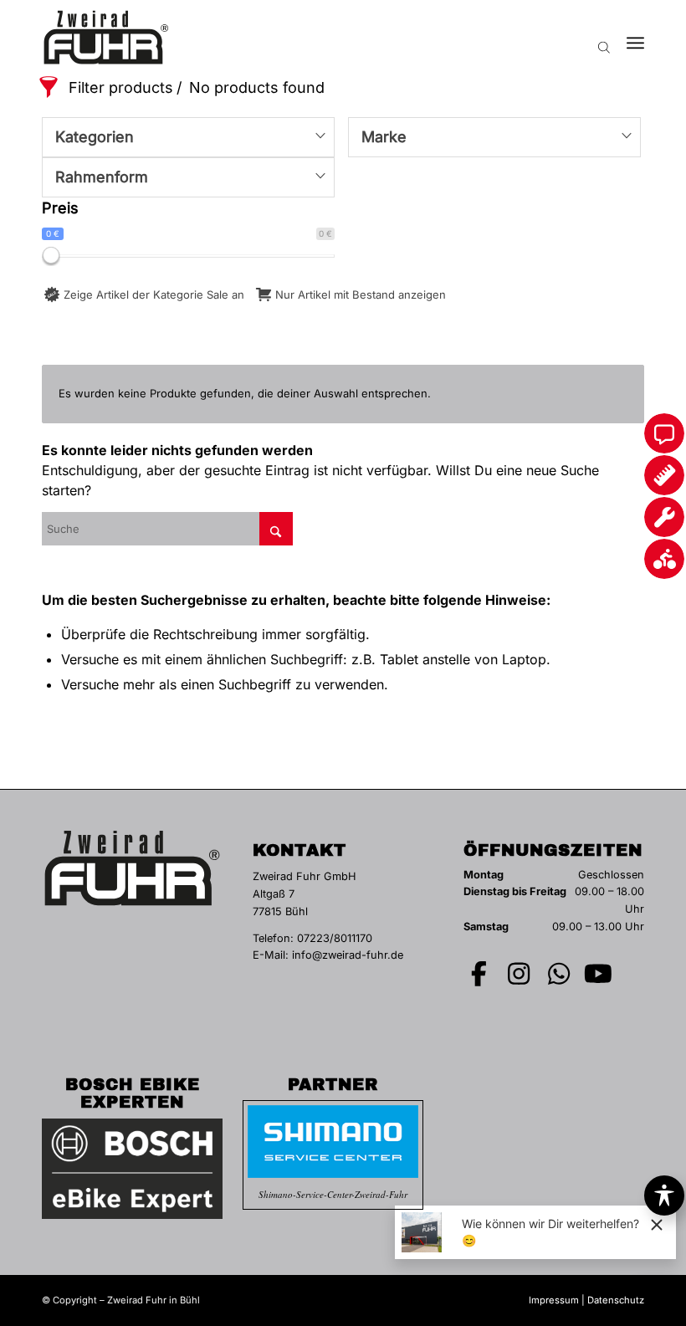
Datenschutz (615, 1300)
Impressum (554, 1300)
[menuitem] (635, 37)
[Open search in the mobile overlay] (604, 37)
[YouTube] (599, 973)
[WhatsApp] (559, 973)
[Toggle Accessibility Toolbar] (664, 1195)
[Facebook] (479, 973)
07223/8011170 (334, 938)
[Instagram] (519, 973)
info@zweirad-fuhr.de (347, 955)
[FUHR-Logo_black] (106, 37)
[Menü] (635, 37)
